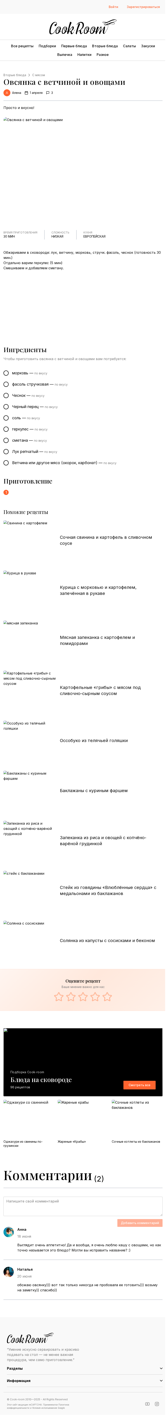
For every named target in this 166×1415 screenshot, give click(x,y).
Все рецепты (22, 46)
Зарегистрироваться (143, 7)
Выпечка (64, 54)
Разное (103, 54)
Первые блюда (74, 46)
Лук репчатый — (34, 451)
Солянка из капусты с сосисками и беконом (107, 940)
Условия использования (44, 1408)
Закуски (148, 46)
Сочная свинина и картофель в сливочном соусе (106, 540)
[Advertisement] (83, 302)
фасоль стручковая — (40, 384)
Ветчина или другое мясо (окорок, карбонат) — (64, 462)
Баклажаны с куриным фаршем (94, 790)
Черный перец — (35, 406)
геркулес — (30, 429)
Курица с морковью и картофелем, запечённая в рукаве (98, 590)
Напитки (84, 54)
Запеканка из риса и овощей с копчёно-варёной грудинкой (103, 840)
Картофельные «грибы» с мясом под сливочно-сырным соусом (100, 690)
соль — (26, 418)
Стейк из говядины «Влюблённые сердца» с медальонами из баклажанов (108, 890)
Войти (113, 7)
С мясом (38, 75)
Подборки (47, 46)
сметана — (29, 440)
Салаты (129, 46)
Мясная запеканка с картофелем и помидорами (97, 640)
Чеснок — (28, 395)
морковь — (29, 373)
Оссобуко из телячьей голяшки (94, 740)
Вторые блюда (105, 46)
